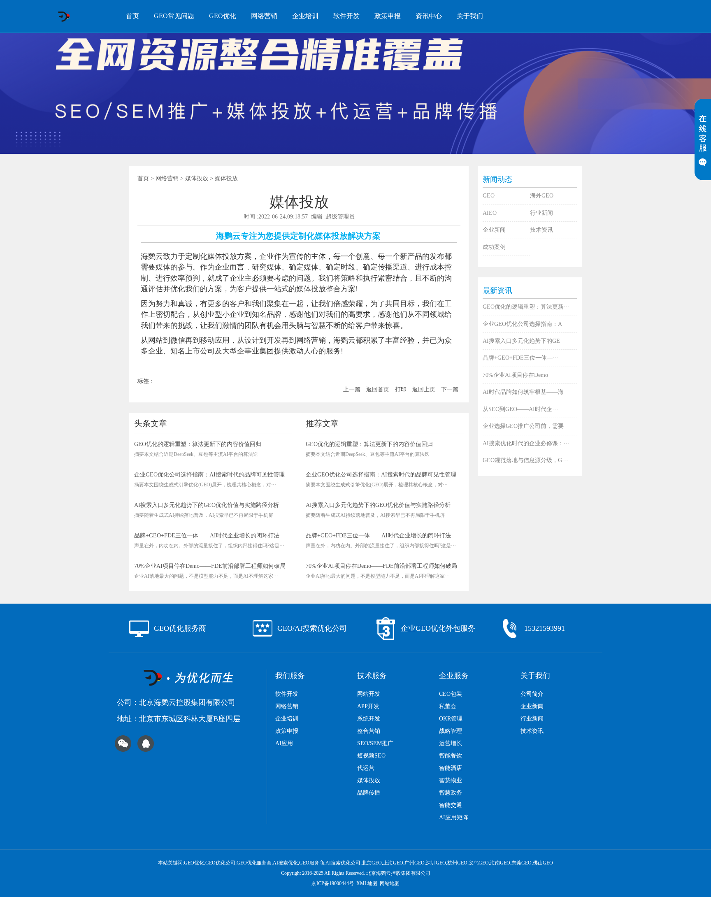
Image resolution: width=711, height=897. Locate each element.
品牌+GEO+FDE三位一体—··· (521, 358)
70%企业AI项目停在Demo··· (518, 375)
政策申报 (387, 15)
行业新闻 (541, 213)
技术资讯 (541, 230)
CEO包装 (450, 694)
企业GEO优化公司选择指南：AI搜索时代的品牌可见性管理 (209, 475)
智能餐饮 (450, 756)
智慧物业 (450, 780)
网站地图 (390, 883)
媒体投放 (196, 178)
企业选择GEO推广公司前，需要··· (526, 426)
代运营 (365, 768)
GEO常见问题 (174, 15)
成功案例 (494, 247)
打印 (401, 389)
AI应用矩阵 (453, 817)
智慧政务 (450, 793)
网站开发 (368, 694)
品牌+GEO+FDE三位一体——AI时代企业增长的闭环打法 (206, 535)
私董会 (447, 706)
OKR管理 (450, 719)
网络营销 (264, 15)
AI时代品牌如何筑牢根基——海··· (526, 392)
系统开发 (368, 719)
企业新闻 (494, 230)
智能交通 (450, 805)
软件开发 (346, 15)
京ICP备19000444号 (332, 883)
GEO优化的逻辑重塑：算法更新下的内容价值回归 (197, 444)
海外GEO (541, 196)
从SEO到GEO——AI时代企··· (520, 409)
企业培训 (305, 15)
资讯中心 (429, 15)
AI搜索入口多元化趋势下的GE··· (524, 341)
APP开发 (368, 706)
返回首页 (377, 389)
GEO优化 (222, 15)
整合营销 (368, 731)
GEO (489, 196)
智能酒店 (450, 768)
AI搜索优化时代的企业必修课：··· (526, 443)
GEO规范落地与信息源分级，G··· (525, 460)
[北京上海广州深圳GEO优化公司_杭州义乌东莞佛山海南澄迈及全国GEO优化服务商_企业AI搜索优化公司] (63, 16)
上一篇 (351, 389)
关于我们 (470, 15)
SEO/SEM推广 (375, 743)
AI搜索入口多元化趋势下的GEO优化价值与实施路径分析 (206, 505)
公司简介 (532, 694)
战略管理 (450, 731)
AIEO (490, 213)
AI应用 (284, 743)
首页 (132, 15)
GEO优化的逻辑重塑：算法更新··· (526, 307)
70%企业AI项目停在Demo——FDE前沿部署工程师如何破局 (210, 566)
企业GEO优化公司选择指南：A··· (525, 324)
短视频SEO (371, 756)
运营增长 (450, 743)
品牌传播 (368, 793)
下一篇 (449, 389)
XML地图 (366, 883)
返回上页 (423, 389)
